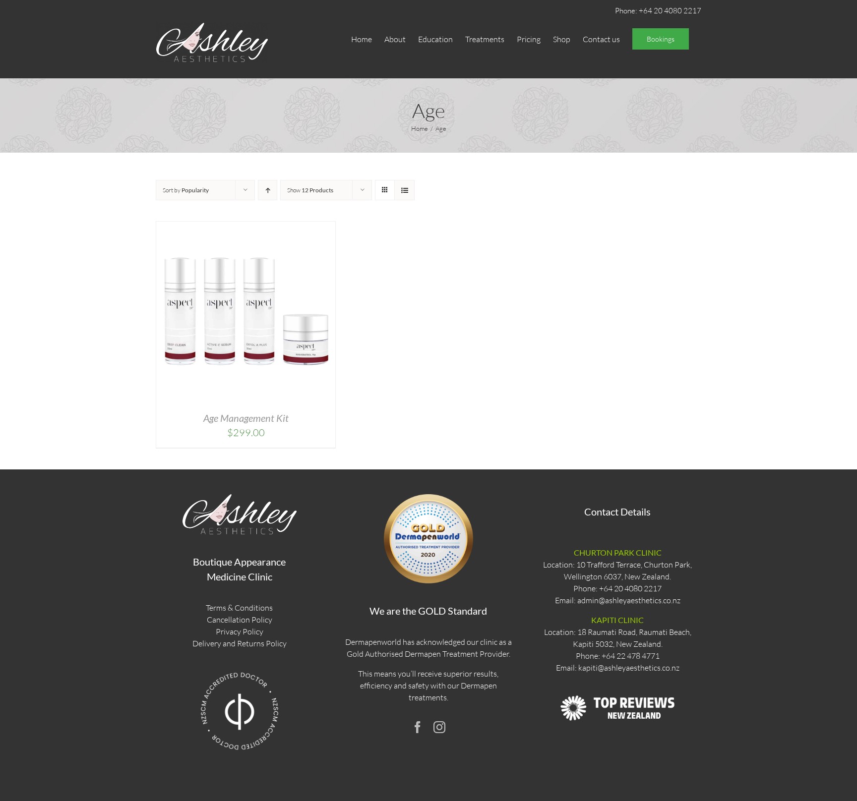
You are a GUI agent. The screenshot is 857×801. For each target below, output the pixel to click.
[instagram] (439, 727)
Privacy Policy (239, 631)
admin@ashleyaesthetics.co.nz (628, 600)
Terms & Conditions (239, 608)
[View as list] (404, 190)
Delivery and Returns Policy (239, 643)
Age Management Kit (246, 418)
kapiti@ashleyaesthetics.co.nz (628, 668)
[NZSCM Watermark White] (239, 672)
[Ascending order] (267, 190)
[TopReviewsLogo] (617, 686)
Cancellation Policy (239, 620)
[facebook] (418, 727)
